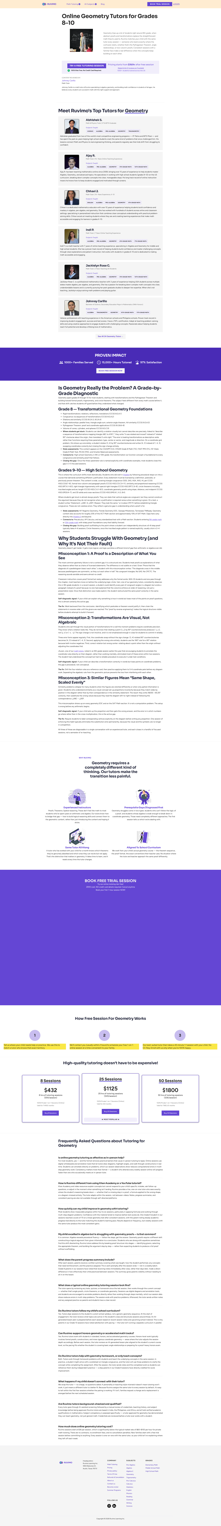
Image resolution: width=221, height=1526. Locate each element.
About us (110, 1481)
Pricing (109, 1468)
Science (90, 131)
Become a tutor (112, 1487)
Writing (129, 1503)
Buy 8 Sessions (51, 1113)
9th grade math (155, 519)
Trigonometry (133, 131)
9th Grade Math (126, 167)
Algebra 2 (77, 517)
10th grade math (71, 522)
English (90, 202)
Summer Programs (114, 1490)
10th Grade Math (141, 167)
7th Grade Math (141, 241)
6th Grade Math (126, 241)
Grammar (129, 1500)
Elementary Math (151, 1465)
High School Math (151, 1471)
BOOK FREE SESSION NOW (110, 371)
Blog (103, 4)
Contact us (111, 1484)
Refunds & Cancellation (115, 1477)
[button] (73, 4)
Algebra (99, 131)
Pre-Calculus (131, 1481)
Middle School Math (152, 1468)
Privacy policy (112, 1471)
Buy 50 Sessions (170, 1113)
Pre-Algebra (110, 131)
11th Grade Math (143, 312)
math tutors (79, 651)
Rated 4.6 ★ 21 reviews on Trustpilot (131, 68)
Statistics (129, 1487)
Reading (129, 1497)
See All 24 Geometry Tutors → (110, 336)
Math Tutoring (112, 1464)
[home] (49, 4)
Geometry (121, 131)
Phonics (129, 1493)
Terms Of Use (112, 1474)
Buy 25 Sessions (110, 1111)
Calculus (129, 1484)
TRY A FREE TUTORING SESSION (87, 65)
